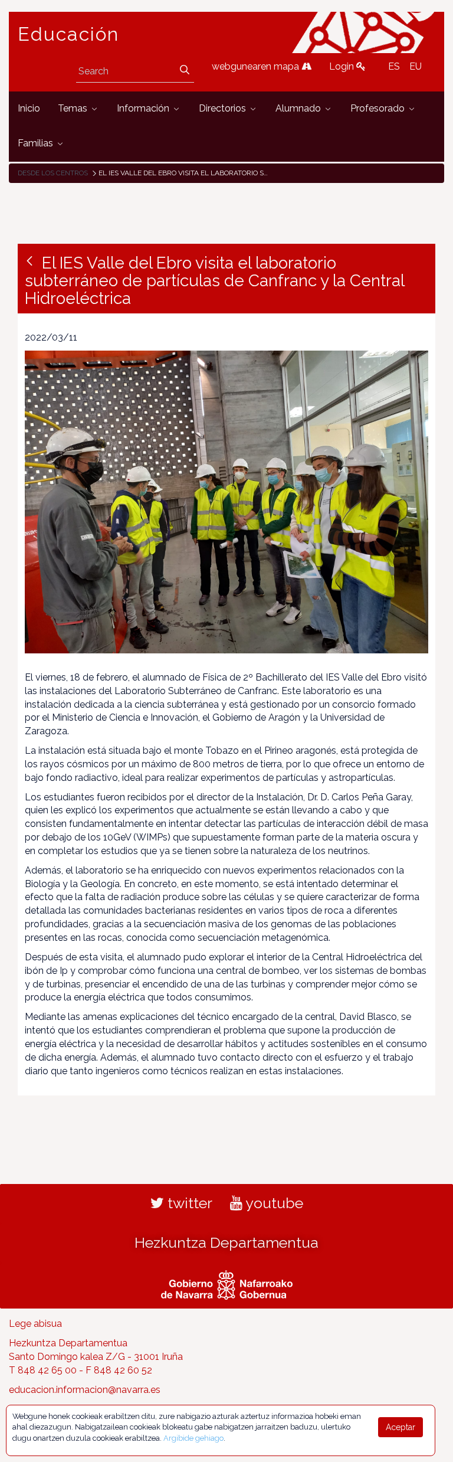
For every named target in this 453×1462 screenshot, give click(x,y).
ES (394, 66)
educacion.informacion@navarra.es (84, 1389)
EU (415, 66)
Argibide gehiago (193, 1438)
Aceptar (400, 1427)
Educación (68, 34)
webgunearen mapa (256, 66)
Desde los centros (53, 173)
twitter (188, 1203)
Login (342, 66)
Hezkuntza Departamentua (226, 1242)
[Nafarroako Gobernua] (227, 1284)
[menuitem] (29, 108)
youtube (272, 1203)
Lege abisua (35, 1323)
